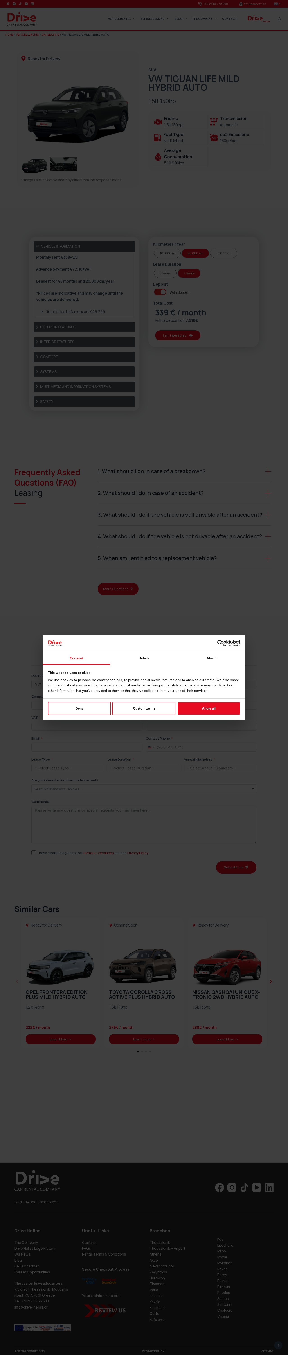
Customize (141, 708)
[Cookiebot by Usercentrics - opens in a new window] (220, 643)
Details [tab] (144, 658)
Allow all (209, 708)
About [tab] (211, 658)
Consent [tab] (76, 658)
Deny (79, 708)
